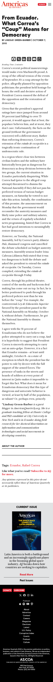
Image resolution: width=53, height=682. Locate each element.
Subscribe (19, 590)
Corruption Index (26, 633)
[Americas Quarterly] (14, 4)
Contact (26, 615)
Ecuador (15, 465)
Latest (26, 627)
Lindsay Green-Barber (18, 40)
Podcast (26, 601)
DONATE (42, 4)
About (26, 609)
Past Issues (26, 580)
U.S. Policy (26, 630)
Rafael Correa (31, 465)
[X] (18, 59)
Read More (26, 574)
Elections (27, 624)
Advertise (26, 612)
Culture (26, 642)
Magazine (26, 621)
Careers (26, 618)
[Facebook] (13, 59)
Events (26, 636)
